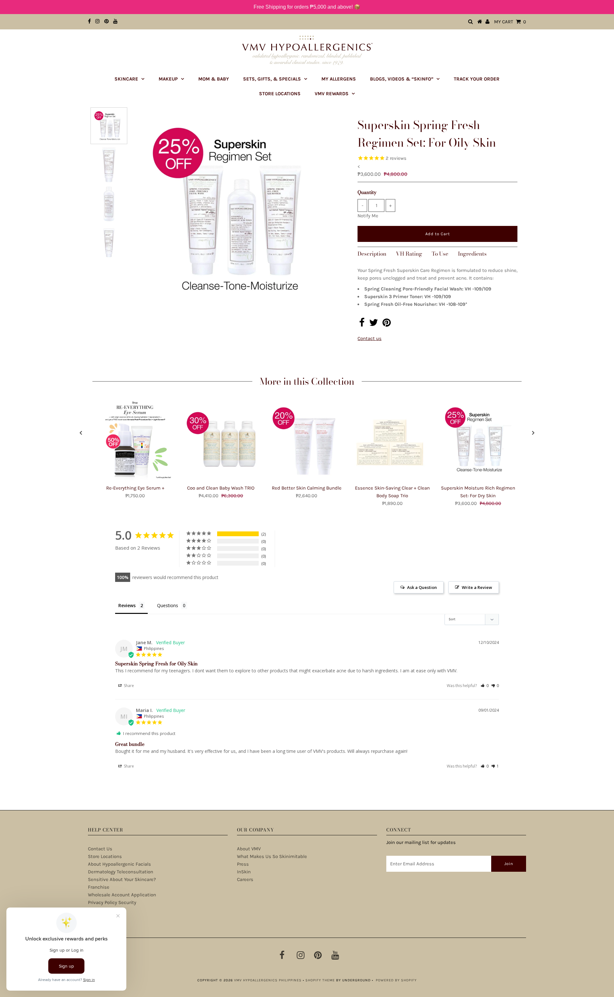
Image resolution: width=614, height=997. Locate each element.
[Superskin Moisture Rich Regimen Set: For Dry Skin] (478, 440)
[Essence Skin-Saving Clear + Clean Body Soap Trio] (392, 440)
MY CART (510, 22)
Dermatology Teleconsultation (120, 872)
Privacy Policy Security (112, 902)
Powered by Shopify (396, 980)
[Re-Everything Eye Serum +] (135, 440)
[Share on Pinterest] (386, 324)
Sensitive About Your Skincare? (122, 879)
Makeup (168, 79)
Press (243, 864)
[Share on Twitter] (373, 324)
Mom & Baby (213, 79)
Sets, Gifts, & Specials (272, 79)
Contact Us (100, 849)
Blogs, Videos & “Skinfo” (401, 79)
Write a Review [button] (477, 587)
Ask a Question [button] (422, 587)
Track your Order (477, 79)
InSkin (244, 872)
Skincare (126, 79)
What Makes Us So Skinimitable (272, 856)
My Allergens (338, 79)
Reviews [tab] (127, 605)
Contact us (370, 338)
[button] (484, 685)
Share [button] (128, 685)
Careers (245, 879)
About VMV (249, 849)
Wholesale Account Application (122, 895)
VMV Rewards (332, 94)
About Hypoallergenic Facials (119, 864)
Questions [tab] (167, 605)
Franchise (98, 887)
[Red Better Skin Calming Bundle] (306, 440)
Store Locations (280, 94)
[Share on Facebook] (362, 324)
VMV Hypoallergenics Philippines (268, 980)
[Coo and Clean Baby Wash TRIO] (221, 440)
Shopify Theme (320, 980)
